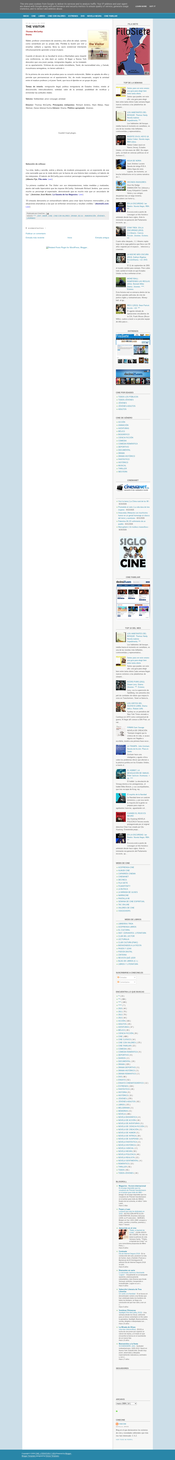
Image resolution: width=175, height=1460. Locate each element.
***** (120, 1005)
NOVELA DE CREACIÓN (128, 1130)
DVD (82, 16)
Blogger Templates (29, 1456)
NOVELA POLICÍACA (127, 1154)
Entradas (123, 977)
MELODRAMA (124, 1108)
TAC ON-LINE (123, 905)
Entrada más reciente (35, 238)
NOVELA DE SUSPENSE (128, 1139)
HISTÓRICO (123, 462)
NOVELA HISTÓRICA (127, 1145)
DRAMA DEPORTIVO (127, 1067)
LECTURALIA (123, 939)
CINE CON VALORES (56, 16)
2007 (39, 216)
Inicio (70, 238)
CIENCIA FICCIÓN (125, 438)
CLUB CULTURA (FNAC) (128, 942)
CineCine (122, 1424)
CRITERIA (122, 955)
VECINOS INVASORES (136, 182)
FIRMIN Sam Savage (135, 727)
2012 (120, 1015)
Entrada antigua (102, 238)
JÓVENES (101, 216)
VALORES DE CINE (126, 908)
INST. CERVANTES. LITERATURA (132, 933)
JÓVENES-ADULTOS (126, 406)
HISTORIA (122, 1092)
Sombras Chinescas (127, 1310)
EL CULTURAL (124, 930)
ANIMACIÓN (123, 425)
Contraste (123, 1251)
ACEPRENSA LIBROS (127, 927)
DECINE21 (122, 880)
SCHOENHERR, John (127, 1346)
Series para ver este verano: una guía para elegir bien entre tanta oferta (138, 91)
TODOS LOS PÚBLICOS (128, 397)
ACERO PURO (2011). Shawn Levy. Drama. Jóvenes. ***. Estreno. (136, 684)
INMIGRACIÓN (90, 216)
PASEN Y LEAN (124, 949)
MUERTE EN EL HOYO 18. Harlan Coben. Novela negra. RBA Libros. (138, 139)
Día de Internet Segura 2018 (129, 1254)
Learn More (141, 6)
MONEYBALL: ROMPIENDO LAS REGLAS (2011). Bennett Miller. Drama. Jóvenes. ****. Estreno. (138, 284)
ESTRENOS (73, 16)
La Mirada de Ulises (127, 1327)
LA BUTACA (123, 889)
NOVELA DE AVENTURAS (129, 1123)
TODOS (121, 1170)
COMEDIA (122, 441)
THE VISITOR (35, 26)
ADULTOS (122, 409)
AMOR (45, 216)
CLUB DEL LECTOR (126, 936)
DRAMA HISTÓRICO (126, 456)
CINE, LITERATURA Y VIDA (45, 1454)
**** (35, 216)
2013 (120, 1018)
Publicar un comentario (36, 233)
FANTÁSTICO (123, 459)
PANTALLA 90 (123, 898)
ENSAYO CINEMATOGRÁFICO (131, 1083)
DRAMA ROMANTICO (127, 1074)
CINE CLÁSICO (124, 1039)
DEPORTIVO (123, 447)
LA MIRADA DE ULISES (128, 892)
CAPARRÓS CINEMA (127, 874)
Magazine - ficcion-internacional (132, 1186)
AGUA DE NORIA (134, 161)
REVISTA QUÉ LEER (126, 958)
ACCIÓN (121, 422)
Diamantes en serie (127, 1270)
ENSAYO (122, 1080)
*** (119, 999)
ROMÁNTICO (124, 1164)
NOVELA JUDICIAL (126, 1148)
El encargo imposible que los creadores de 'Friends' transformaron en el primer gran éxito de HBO (132, 1190)
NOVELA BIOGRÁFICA (127, 1117)
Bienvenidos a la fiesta (128, 1344)
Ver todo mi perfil (124, 1439)
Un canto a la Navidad (127, 1294)
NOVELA (122, 1114)
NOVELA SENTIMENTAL (128, 1161)
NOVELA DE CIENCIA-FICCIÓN (131, 1126)
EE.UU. (81, 216)
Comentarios (124, 982)
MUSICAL (122, 466)
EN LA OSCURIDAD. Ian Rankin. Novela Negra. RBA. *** (138, 206)
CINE (33, 16)
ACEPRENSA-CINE (126, 867)
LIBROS (41, 16)
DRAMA (74, 216)
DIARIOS (122, 1058)
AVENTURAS (123, 428)
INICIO (26, 16)
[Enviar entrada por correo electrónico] (47, 213)
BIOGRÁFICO (123, 434)
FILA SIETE (123, 883)
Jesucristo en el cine (127, 1228)
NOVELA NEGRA (94, 16)
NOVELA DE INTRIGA (127, 1136)
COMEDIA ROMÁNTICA (128, 444)
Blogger (68, 1454)
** (119, 996)
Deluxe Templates (52, 1456)
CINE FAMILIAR (110, 16)
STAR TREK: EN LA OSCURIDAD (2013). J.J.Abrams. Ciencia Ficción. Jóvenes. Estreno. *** (137, 233)
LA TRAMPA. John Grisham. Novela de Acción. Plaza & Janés (138, 749)
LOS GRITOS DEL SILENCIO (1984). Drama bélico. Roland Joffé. (137, 706)
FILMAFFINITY (124, 886)
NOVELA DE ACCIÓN (127, 1120)
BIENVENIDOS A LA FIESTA (130, 945)
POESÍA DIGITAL (125, 952)
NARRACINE (123, 895)
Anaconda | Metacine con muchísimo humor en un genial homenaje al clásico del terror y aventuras (134, 515)
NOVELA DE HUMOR (127, 1133)
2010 (120, 1008)
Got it (152, 6)
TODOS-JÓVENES (126, 400)
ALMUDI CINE (124, 870)
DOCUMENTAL (124, 450)
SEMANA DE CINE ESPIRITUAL (131, 901)
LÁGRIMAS (31, 218)
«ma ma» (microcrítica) (127, 1329)
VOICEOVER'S (124, 911)
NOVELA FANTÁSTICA (127, 1142)
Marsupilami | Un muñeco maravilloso (133, 527)
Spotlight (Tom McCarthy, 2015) (130, 1313)
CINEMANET (123, 877)
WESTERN (122, 472)
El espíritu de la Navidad (137, 794)
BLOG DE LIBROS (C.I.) (128, 961)
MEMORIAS (123, 1111)
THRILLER (122, 469)
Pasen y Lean (124, 1209)
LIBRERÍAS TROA (125, 924)
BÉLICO (121, 431)
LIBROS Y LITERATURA (128, 964)
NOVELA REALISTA (126, 1157)
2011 (120, 1012)
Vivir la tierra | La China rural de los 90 (133, 501)
